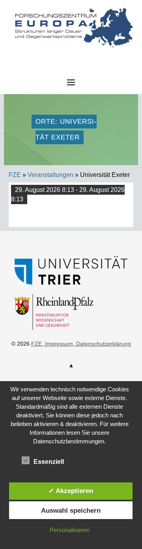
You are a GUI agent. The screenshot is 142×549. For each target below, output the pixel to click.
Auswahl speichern (71, 510)
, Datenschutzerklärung (102, 344)
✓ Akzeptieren (71, 490)
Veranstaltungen (50, 174)
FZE (71, 55)
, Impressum (57, 344)
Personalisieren (70, 530)
